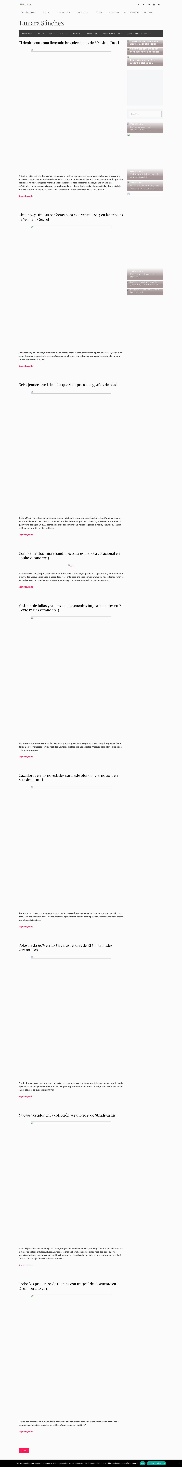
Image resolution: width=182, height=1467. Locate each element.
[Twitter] (143, 4)
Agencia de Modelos (112, 33)
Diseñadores (28, 12)
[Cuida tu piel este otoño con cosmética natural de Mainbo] (145, 53)
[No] (179, 1463)
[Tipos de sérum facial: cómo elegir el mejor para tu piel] (145, 45)
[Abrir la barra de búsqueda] (159, 12)
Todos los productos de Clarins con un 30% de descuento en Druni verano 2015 (67, 1286)
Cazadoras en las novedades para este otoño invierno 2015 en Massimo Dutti (68, 777)
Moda (46, 12)
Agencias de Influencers (138, 33)
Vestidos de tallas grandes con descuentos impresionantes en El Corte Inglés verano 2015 (71, 607)
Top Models (63, 12)
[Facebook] (138, 4)
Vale (142, 1463)
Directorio (92, 33)
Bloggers (113, 12)
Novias (100, 12)
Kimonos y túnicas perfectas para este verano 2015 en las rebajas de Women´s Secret (71, 217)
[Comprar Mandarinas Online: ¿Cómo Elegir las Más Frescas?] (143, 286)
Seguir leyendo (26, 196)
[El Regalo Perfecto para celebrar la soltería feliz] (143, 293)
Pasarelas (63, 33)
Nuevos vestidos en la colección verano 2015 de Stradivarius (67, 1115)
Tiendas (40, 33)
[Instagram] (149, 4)
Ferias (51, 33)
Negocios (83, 12)
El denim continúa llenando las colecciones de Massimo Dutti (69, 42)
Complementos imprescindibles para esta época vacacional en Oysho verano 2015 (69, 555)
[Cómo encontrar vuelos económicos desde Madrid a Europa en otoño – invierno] (143, 131)
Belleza (148, 12)
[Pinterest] (159, 4)
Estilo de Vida (131, 12)
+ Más (23, 1451)
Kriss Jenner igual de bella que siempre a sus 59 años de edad (68, 384)
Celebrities (26, 33)
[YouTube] (154, 4)
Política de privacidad (156, 1463)
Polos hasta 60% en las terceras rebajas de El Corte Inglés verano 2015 (65, 947)
